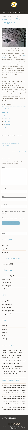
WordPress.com (13, 428)
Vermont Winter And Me (18, 151)
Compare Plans (17, 12)
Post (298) (5, 245)
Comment (5, 167)
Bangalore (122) (6, 282)
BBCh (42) (5, 289)
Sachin (9, 48)
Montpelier (11, 135)
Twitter (18, 424)
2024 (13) (4, 332)
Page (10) (4, 249)
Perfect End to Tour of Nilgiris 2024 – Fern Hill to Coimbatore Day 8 (13, 367)
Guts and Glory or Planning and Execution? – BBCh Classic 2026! (12, 351)
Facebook (12, 424)
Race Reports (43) (7, 304)
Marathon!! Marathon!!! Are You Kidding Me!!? (12, 143)
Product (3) (5, 252)
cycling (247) (6, 279)
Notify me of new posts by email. (13, 218)
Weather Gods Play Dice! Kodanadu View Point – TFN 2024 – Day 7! (14, 373)
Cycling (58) (5, 301)
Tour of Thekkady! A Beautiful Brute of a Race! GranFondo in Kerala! (13, 362)
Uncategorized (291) (8, 276)
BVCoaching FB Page (9, 424)
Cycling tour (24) (7, 314)
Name (4, 189)
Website (4, 204)
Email (4, 196)
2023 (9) (4, 336)
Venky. (16, 16)
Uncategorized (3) (7, 264)
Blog (9, 12)
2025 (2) (4, 329)
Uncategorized (18, 135)
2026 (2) (4, 326)
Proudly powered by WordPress (10, 427)
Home (4, 12)
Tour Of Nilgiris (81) (7, 286)
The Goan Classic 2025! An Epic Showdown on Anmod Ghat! (11, 357)
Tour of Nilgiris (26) (8, 311)
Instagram (15, 424)
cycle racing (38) (7, 307)
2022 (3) (4, 339)
